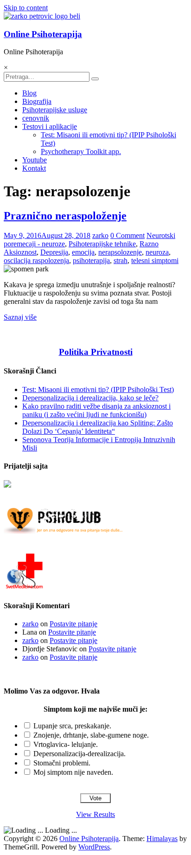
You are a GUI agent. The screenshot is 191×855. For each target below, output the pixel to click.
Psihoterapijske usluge (54, 110)
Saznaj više (20, 317)
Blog (29, 93)
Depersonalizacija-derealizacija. (79, 754)
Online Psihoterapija (43, 34)
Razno (149, 244)
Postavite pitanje (73, 624)
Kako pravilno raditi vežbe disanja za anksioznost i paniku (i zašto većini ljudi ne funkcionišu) (96, 410)
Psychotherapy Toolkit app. (81, 151)
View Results (95, 814)
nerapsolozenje (120, 252)
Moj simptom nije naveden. (73, 772)
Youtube (34, 160)
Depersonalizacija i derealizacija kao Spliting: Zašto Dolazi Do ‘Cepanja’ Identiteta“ (97, 427)
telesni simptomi (154, 260)
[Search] (95, 78)
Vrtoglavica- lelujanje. (65, 744)
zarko (100, 235)
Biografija (36, 101)
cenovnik (35, 118)
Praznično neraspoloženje (65, 216)
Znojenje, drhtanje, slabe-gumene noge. (91, 735)
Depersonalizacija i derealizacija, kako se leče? (90, 398)
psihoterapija (91, 260)
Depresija (54, 252)
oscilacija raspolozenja (36, 260)
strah (120, 260)
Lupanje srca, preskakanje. (72, 726)
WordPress (94, 847)
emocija (83, 252)
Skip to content (26, 8)
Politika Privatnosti (96, 352)
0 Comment (127, 235)
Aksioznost (20, 252)
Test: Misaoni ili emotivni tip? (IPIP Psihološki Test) (98, 389)
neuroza (157, 252)
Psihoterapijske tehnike (102, 244)
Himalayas (162, 838)
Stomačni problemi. (61, 763)
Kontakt (34, 168)
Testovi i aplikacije (49, 126)
